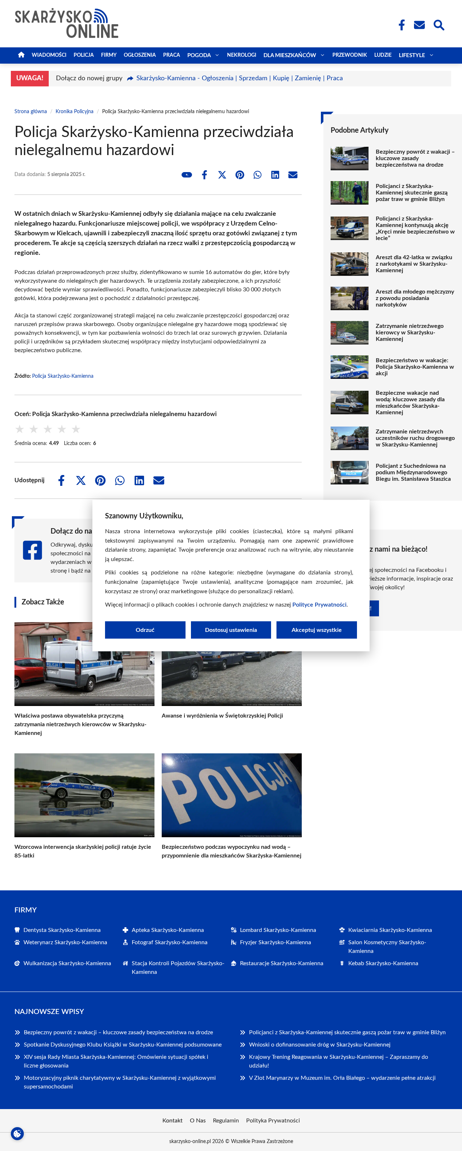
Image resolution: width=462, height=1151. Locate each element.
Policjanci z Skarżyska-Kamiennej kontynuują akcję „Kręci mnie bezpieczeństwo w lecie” (415, 228)
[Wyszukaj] (439, 24)
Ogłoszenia (140, 55)
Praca (171, 55)
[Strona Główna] (21, 55)
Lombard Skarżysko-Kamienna (278, 930)
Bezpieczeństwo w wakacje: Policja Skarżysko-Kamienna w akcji (415, 367)
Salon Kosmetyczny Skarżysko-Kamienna (387, 947)
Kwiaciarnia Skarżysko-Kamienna (390, 930)
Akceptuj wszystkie (317, 630)
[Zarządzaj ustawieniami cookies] (17, 1133)
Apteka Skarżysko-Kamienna (168, 930)
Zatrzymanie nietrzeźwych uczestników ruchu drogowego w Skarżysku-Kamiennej (415, 438)
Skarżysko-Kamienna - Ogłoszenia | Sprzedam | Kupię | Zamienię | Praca (239, 78)
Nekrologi (241, 55)
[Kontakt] (419, 25)
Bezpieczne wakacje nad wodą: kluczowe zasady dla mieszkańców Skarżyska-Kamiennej (410, 402)
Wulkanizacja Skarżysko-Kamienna (67, 963)
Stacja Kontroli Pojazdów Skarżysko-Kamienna (178, 967)
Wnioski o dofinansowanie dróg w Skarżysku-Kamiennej (320, 1045)
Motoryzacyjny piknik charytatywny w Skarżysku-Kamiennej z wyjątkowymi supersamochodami (120, 1082)
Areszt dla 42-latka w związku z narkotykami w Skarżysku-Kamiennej (414, 263)
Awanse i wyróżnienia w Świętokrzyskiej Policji (222, 716)
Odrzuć (145, 630)
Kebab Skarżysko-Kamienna (383, 963)
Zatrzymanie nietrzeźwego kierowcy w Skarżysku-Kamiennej (410, 332)
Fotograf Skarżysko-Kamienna (170, 942)
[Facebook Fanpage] (400, 25)
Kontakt (172, 1121)
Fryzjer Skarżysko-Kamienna (275, 942)
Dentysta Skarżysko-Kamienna (62, 930)
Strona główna (30, 111)
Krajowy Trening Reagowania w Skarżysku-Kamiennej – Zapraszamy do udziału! (338, 1061)
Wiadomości (49, 55)
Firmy (109, 55)
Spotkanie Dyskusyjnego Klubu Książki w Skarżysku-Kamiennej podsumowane (123, 1045)
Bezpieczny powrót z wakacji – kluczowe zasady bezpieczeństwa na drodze (415, 158)
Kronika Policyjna (74, 111)
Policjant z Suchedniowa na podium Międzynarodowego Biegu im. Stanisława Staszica (413, 472)
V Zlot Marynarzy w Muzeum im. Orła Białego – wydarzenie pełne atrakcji (342, 1078)
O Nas (198, 1121)
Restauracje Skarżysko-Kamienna (281, 963)
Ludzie (383, 55)
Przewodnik (349, 55)
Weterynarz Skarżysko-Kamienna (65, 942)
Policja (84, 55)
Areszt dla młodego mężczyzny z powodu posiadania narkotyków (415, 298)
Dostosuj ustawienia (231, 630)
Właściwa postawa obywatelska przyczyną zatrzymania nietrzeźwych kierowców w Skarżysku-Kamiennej (80, 724)
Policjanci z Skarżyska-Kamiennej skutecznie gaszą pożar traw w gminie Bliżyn (412, 192)
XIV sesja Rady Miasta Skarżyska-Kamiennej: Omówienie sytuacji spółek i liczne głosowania (116, 1061)
